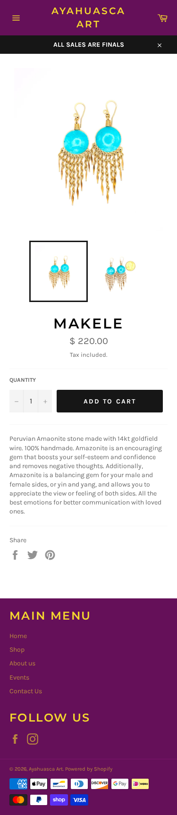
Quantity (22, 380)
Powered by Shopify (88, 769)
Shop (17, 650)
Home (18, 636)
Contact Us (25, 691)
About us (22, 663)
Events (19, 677)
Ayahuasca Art (88, 17)
